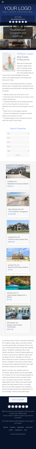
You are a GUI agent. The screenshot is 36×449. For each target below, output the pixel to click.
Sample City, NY (14, 265)
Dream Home (29, 427)
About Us (5, 427)
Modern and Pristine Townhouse (14, 326)
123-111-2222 (18, 17)
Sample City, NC (14, 237)
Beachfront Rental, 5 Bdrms (18, 267)
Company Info (18, 430)
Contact (11, 430)
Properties (12, 427)
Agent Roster (20, 427)
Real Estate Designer (21, 434)
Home (25, 430)
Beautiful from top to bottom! (18, 184)
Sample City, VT (12, 293)
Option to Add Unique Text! (18, 239)
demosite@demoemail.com (18, 19)
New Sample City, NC (16, 209)
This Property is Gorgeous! (18, 211)
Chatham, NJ (12, 181)
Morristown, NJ (12, 323)
